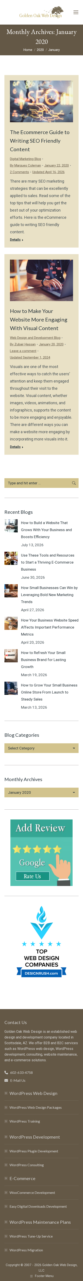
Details (15, 240)
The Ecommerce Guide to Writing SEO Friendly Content (39, 140)
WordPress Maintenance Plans (40, 1222)
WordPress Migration (26, 1250)
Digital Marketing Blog (25, 159)
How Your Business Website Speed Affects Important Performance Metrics (50, 627)
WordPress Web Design (33, 1093)
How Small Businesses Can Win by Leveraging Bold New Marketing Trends (49, 595)
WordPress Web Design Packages (36, 1107)
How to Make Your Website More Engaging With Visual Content (38, 319)
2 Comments (19, 172)
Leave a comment (23, 351)
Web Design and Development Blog (35, 338)
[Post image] (11, 525)
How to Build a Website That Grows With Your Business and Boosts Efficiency (46, 530)
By (25, 165)
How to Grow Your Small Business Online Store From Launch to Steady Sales (49, 692)
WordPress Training (25, 1121)
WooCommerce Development (32, 1192)
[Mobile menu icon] (76, 12)
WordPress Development (35, 1136)
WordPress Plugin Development (34, 1151)
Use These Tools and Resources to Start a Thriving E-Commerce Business (47, 562)
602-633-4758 (21, 1072)
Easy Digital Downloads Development (38, 1206)
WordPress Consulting (27, 1165)
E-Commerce (22, 1178)
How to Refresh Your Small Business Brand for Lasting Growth (43, 659)
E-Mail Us (17, 1080)
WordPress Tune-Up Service (31, 1236)
